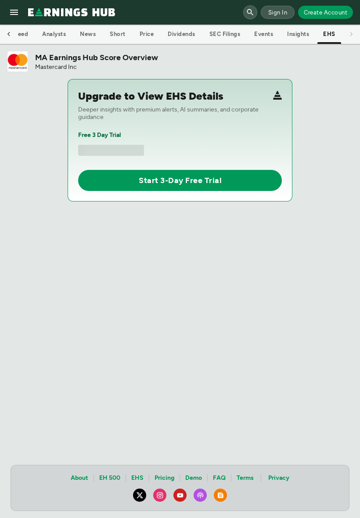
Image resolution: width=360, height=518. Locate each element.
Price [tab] (147, 34)
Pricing (164, 478)
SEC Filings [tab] (225, 34)
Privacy (278, 478)
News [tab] (88, 34)
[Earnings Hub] (71, 12)
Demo (193, 478)
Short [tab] (118, 34)
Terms (245, 478)
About (79, 478)
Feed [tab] (21, 34)
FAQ (219, 478)
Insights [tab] (298, 34)
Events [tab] (263, 34)
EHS (137, 478)
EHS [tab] (329, 34)
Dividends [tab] (181, 34)
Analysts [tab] (54, 34)
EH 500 (109, 478)
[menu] (14, 12)
